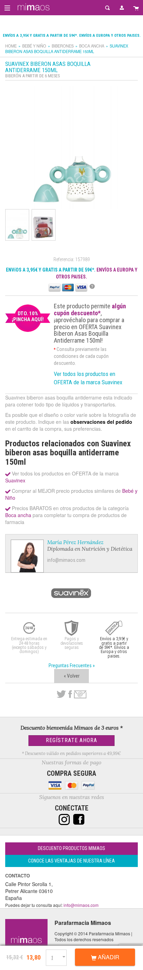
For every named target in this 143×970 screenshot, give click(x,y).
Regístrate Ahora (71, 740)
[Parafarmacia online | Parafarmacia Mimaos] (32, 6)
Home (11, 46)
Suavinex (15, 480)
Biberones (63, 46)
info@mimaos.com (66, 560)
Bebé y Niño (34, 46)
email (80, 694)
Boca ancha (91, 46)
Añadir (107, 957)
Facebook (70, 694)
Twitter (61, 694)
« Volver (71, 676)
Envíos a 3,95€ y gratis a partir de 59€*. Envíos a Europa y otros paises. (72, 35)
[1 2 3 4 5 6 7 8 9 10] (59, 956)
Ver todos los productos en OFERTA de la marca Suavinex (88, 378)
